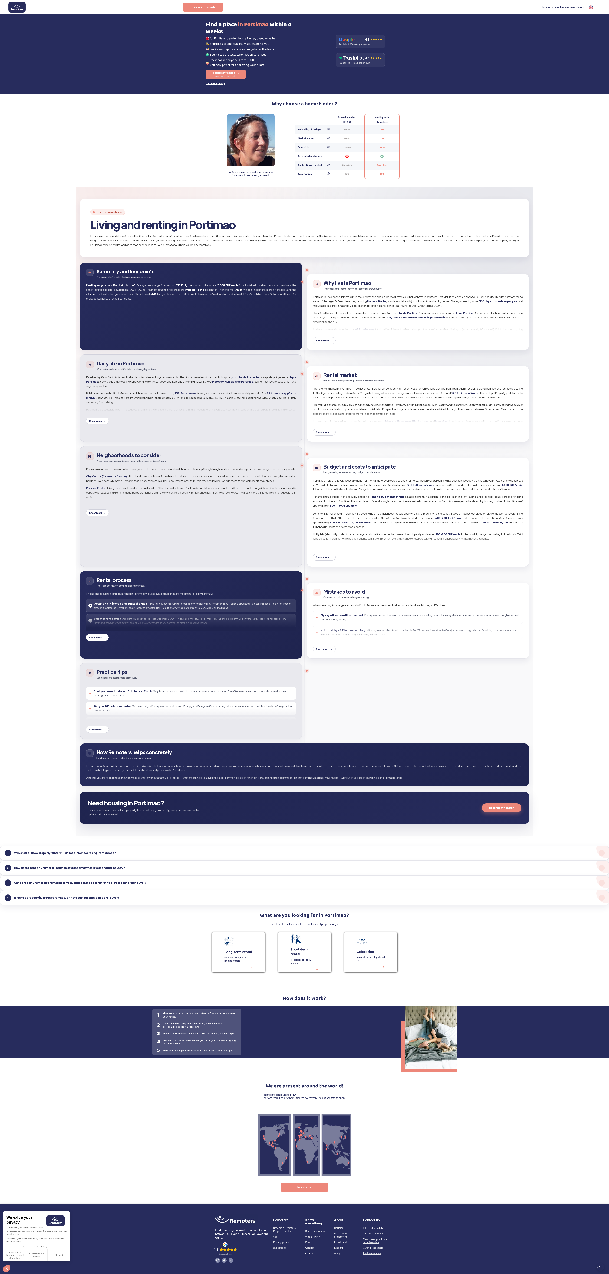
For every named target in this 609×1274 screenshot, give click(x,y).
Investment (340, 1242)
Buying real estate (373, 1247)
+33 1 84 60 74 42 (373, 1228)
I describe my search (203, 7)
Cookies (309, 1253)
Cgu (275, 1236)
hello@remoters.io (373, 1233)
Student (338, 1247)
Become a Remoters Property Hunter (284, 1230)
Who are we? (312, 1236)
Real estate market (315, 1231)
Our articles (279, 1247)
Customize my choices (36, 1255)
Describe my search (501, 807)
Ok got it (59, 1255)
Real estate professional (341, 1235)
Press (308, 1242)
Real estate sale (372, 1253)
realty (337, 1253)
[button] (6, 1268)
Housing (339, 1228)
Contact (309, 1247)
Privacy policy (281, 1242)
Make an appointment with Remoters (375, 1241)
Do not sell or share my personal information (14, 1255)
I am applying (304, 1187)
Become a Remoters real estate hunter (563, 7)
